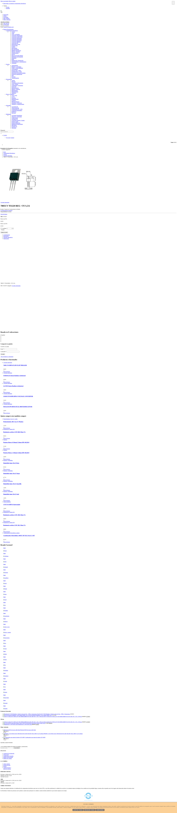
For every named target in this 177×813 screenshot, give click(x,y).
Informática (8, 105)
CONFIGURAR (100, 810)
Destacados (5, 14)
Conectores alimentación (17, 35)
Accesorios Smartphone (17, 115)
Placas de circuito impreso (17, 55)
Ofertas (4, 15)
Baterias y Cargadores (16, 66)
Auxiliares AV (15, 119)
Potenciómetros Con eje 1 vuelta (10, 419)
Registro (8, 8)
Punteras (5, 439)
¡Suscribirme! (16, 747)
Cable (13, 33)
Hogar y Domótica (10, 94)
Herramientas (9, 79)
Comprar (12, 137)
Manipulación (15, 90)
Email (2, 349)
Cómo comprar (6, 763)
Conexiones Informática (17, 110)
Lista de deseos (4, 214)
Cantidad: (4, 228)
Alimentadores (15, 65)
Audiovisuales (15, 118)
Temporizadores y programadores (19, 61)
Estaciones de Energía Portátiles (19, 73)
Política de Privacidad (8, 757)
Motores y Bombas (16, 51)
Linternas (14, 100)
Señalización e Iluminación (17, 60)
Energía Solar (15, 45)
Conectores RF (15, 43)
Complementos (6, 234)
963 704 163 (6, 23)
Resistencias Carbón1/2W (9, 429)
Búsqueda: (3, 130)
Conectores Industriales (17, 38)
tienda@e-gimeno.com (9, 27)
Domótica (14, 98)
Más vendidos (6, 18)
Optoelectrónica (15, 53)
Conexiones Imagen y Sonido (18, 120)
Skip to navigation (5, 1)
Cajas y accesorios (16, 34)
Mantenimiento (15, 91)
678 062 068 (6, 24)
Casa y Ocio (14, 95)
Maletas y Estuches (16, 89)
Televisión (14, 128)
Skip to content (12, 1)
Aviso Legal (6, 754)
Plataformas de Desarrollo (17, 56)
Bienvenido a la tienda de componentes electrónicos (14, 3)
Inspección (14, 86)
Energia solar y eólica (16, 70)
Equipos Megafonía (16, 123)
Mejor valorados (6, 19)
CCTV (13, 96)
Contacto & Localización (8, 753)
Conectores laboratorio (17, 40)
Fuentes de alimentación (17, 74)
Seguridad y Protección (17, 103)
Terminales (14, 63)
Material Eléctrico (15, 101)
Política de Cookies (7, 758)
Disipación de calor (16, 44)
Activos (13, 31)
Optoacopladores (7, 501)
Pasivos (13, 54)
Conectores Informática (17, 39)
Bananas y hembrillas (8, 460)
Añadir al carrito (4, 232)
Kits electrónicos (15, 49)
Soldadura (14, 93)
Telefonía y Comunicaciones (18, 104)
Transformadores (15, 78)
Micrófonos (14, 125)
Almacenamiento (15, 108)
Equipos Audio (15, 121)
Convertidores (15, 69)
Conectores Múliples (16, 41)
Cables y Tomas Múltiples (17, 68)
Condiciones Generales (8, 756)
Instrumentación (15, 88)
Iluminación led (15, 99)
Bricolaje (14, 81)
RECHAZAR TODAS (89, 810)
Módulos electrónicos (16, 50)
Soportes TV (14, 126)
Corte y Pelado (15, 84)
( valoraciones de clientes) (6, 210)
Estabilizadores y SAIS (17, 71)
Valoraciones (6, 238)
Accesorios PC (15, 106)
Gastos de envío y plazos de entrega (7, 768)
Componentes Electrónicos (12, 30)
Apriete (13, 80)
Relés (13, 59)
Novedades (5, 17)
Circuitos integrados (5, 202)
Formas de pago (6, 765)
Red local (14, 113)
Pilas (13, 75)
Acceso (7, 7)
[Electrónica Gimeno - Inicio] (1, 10)
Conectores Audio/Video (17, 36)
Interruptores (14, 48)
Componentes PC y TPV (17, 109)
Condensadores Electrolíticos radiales (11, 533)
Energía (7, 64)
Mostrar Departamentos (8, 29)
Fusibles (13, 46)
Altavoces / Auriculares (17, 116)
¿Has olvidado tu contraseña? (7, 356)
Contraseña (3, 351)
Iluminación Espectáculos (17, 124)
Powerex (13, 76)
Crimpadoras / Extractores (17, 85)
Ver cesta (8, 137)
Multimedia (8, 114)
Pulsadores (14, 58)
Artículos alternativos (8, 237)
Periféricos (14, 111)
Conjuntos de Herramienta (17, 83)
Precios (4, 766)
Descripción (6, 236)
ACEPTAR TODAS (77, 810)
